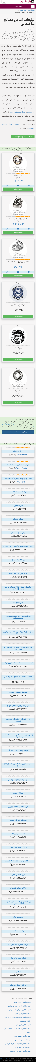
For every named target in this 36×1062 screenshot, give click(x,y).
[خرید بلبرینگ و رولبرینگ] (29, 186)
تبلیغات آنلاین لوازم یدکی (22, 1013)
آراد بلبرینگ (18, 971)
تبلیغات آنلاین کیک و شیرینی (21, 1002)
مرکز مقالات (23, 10)
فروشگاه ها (18, 6)
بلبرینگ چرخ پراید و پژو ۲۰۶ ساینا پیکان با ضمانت (18, 632)
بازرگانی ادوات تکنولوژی (18, 888)
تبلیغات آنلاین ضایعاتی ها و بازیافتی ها (18, 1010)
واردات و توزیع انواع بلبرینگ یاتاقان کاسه (18, 478)
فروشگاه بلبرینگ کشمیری (18, 492)
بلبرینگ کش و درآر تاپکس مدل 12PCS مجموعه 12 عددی (18, 765)
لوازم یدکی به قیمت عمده (18, 573)
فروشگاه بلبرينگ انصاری (18, 820)
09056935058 (18, 224)
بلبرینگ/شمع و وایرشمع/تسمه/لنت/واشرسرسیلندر (18, 617)
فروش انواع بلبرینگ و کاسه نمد (18, 464)
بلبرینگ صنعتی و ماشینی (18, 847)
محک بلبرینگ (18, 519)
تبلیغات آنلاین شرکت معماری (21, 1036)
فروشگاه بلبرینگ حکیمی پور (18, 944)
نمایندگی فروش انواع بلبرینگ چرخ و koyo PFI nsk (18, 588)
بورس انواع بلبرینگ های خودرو (18, 705)
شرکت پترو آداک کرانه (18, 958)
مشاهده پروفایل (18, 189)
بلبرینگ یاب (31, 10)
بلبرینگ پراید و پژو (18, 559)
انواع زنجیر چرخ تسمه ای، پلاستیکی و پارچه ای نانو (18, 648)
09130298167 (18, 181)
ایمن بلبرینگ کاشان (18, 532)
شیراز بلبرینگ (18, 917)
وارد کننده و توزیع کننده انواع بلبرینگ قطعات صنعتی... (18, 902)
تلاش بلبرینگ (18, 451)
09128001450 (18, 267)
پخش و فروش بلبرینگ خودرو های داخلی (18, 546)
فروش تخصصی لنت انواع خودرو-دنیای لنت (18, 677)
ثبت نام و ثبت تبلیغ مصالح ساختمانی (23, 137)
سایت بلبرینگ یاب (5, 1058)
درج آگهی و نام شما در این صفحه (18, 432)
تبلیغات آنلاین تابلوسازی (23, 1025)
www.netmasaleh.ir (17, 112)
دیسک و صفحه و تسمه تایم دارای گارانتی (18, 663)
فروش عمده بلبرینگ (18, 930)
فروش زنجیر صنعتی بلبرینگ (18, 750)
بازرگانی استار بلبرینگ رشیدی (18, 779)
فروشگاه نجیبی (18, 793)
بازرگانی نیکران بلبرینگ (18, 985)
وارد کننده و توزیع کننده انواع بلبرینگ (18, 861)
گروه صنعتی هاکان (18, 874)
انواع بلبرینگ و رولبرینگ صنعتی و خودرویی (18, 720)
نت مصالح (30, 112)
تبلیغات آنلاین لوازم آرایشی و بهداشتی (19, 1006)
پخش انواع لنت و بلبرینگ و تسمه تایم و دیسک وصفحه (18, 735)
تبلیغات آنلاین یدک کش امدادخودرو (19, 1051)
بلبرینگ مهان (18, 505)
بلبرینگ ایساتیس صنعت (18, 692)
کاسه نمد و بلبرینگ (18, 833)
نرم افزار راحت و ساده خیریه (22, 1040)
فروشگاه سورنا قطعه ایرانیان (18, 806)
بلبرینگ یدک (18, 602)
